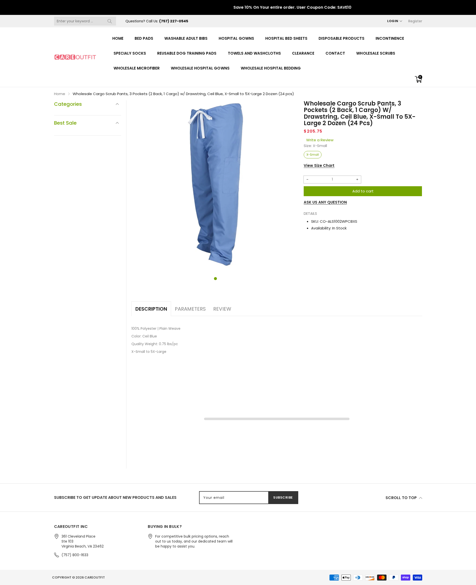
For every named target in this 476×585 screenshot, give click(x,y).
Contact (335, 53)
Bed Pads (144, 38)
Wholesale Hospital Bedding (271, 68)
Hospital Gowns (236, 38)
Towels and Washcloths (254, 53)
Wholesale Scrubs (375, 53)
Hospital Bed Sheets (286, 38)
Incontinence (390, 38)
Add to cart (363, 191)
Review (222, 308)
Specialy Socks (130, 53)
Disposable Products (341, 38)
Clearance (303, 53)
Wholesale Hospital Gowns (200, 68)
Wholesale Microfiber (137, 68)
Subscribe (283, 497)
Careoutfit (95, 577)
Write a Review (319, 140)
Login (392, 21)
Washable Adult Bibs (186, 38)
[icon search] (110, 21)
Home (117, 38)
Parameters (190, 308)
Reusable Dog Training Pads (187, 53)
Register (415, 21)
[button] (215, 278)
